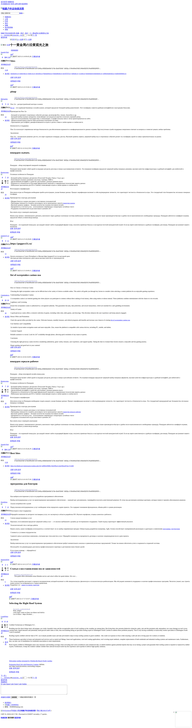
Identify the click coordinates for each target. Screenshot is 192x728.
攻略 (6, 25)
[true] (23, 13)
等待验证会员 (5, 64)
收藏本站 (11, 2)
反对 (19, 77)
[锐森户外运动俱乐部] (12, 8)
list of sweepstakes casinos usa (120, 320)
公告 (6, 19)
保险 (6, 29)
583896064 (15, 705)
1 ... (2, 678)
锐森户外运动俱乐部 (8, 33)
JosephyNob (5, 52)
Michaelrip (4, 99)
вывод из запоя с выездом (30, 585)
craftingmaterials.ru (108, 73)
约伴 (6, 21)
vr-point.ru (81, 73)
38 (8, 300)
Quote (16, 684)
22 (8, 507)
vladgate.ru (74, 73)
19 (6, 35)
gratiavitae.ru (23, 73)
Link (12, 684)
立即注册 (17, 4)
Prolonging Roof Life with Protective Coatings (24, 664)
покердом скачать (69, 203)
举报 (18, 81)
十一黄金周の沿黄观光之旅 (39, 33)
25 (16, 35)
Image (8, 684)
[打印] (12, 39)
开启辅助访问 (5, 4)
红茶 (8, 45)
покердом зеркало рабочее (72, 412)
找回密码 (24, 4)
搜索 (20, 13)
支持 (16, 77)
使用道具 (13, 81)
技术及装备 (9, 27)
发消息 (7, 74)
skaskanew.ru (14, 73)
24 (14, 35)
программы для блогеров (171, 529)
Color (4, 684)
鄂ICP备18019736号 (44, 710)
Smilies (24, 684)
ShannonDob (5, 560)
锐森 (8, 17)
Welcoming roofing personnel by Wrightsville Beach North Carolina (30, 661)
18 (5, 35)
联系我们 (8, 702)
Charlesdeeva (5, 295)
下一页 (34, 35)
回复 (12, 77)
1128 (8, 57)
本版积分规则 (5, 697)
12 (8, 241)
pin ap (12, 108)
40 (7, 621)
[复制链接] (14, 50)
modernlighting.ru (120, 73)
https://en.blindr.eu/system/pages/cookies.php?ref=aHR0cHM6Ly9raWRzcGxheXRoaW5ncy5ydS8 (42, 466)
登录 (12, 4)
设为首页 (4, 2)
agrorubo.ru (39, 73)
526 (5, 57)
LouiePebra (4, 616)
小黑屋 (18, 710)
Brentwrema (5, 172)
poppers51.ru (5, 236)
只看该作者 (36, 56)
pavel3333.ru (66, 73)
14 (8, 104)
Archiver (8, 710)
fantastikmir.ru (57, 73)
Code (20, 684)
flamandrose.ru (48, 73)
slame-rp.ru (31, 73)
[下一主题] (28, 39)
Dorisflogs (4, 502)
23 (13, 35)
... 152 (20, 35)
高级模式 (4, 682)
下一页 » (4, 675)
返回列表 (4, 680)
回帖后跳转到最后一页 (28, 697)
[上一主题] (19, 39)
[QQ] (3, 710)
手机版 (13, 710)
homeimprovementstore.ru (94, 73)
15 (5, 300)
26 (17, 35)
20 (8, 35)
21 (9, 35)
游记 (6, 23)
